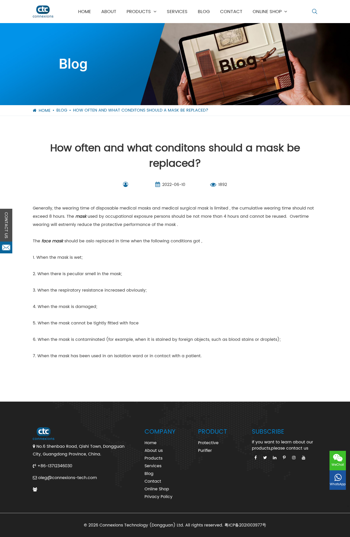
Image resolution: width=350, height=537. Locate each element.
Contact (231, 11)
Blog (204, 11)
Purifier (205, 450)
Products (139, 11)
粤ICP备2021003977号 (245, 525)
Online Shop (267, 11)
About (108, 11)
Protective (208, 443)
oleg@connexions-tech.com (67, 477)
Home (84, 11)
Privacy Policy (158, 496)
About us (154, 450)
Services (177, 11)
